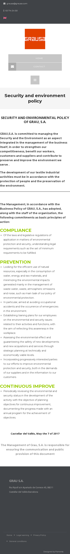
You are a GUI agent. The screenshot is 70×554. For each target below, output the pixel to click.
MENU (35, 80)
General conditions (18, 541)
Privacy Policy (39, 535)
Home (39, 58)
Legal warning (22, 535)
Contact (39, 66)
